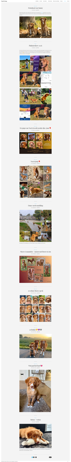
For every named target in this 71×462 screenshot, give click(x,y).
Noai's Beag (4, 1)
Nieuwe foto (35, 6)
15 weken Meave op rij (35, 291)
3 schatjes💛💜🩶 (35, 329)
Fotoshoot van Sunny (35, 8)
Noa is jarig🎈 (35, 161)
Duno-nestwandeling (35, 205)
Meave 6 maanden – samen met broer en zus (35, 251)
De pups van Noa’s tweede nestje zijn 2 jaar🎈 (35, 128)
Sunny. (42, 12)
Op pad (35, 203)
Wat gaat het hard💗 (35, 366)
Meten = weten (35, 419)
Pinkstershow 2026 (35, 45)
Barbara (38, 47)
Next (50, 457)
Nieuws (35, 43)
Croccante (12, 461)
